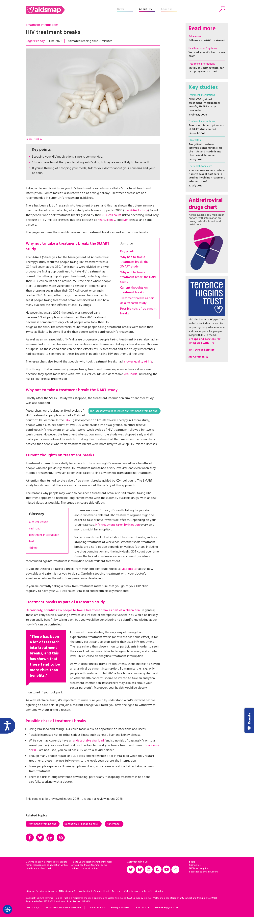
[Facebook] (30, 837)
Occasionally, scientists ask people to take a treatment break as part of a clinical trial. (83, 610)
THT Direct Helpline (198, 868)
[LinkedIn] (50, 837)
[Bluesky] (140, 869)
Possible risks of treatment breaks (138, 311)
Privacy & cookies (120, 908)
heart (101, 220)
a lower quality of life (137, 361)
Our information (96, 908)
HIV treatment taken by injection (117, 524)
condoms (152, 745)
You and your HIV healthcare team (207, 54)
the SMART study (136, 210)
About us (166, 9)
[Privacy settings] (7, 909)
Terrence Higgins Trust (166, 908)
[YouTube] (166, 869)
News (120, 9)
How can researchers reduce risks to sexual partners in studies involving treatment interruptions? (207, 176)
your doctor (129, 569)
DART (68, 420)
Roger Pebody (35, 41)
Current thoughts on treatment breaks (134, 290)
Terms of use (142, 908)
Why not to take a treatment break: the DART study (138, 277)
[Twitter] (40, 837)
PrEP (35, 750)
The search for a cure (200, 166)
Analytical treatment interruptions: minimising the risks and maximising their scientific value (205, 150)
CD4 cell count (111, 215)
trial (31, 541)
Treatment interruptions (42, 25)
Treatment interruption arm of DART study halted (207, 127)
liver (125, 220)
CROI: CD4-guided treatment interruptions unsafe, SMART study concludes (204, 105)
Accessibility (32, 908)
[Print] (61, 837)
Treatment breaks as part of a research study (137, 301)
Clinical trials (195, 140)
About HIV (145, 9)
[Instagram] (175, 869)
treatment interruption (44, 535)
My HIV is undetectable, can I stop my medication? (206, 70)
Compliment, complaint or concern (63, 908)
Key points (127, 251)
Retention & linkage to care (81, 824)
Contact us (195, 865)
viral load (34, 528)
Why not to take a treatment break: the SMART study (134, 262)
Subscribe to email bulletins (203, 872)
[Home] (71, 10)
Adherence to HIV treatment (207, 40)
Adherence (113, 824)
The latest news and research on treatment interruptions (123, 411)
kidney (111, 220)
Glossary (36, 514)
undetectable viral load (89, 740)
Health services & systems (203, 48)
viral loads (130, 374)
